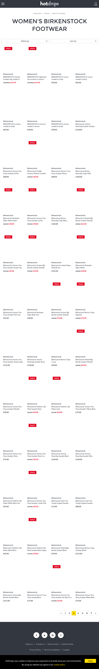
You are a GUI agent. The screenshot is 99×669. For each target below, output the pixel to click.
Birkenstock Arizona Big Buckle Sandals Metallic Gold (36, 267)
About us (29, 644)
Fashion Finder (67, 644)
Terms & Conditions (52, 650)
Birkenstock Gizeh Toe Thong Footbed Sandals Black (60, 503)
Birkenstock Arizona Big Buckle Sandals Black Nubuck (12, 597)
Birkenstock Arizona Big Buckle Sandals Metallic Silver (60, 314)
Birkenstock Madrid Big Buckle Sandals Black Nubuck (60, 550)
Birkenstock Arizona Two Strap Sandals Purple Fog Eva (12, 267)
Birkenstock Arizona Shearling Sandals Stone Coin (36, 362)
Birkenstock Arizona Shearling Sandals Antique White (85, 126)
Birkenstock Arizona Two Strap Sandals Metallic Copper (12, 409)
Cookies (66, 650)
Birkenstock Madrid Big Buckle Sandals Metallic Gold (84, 362)
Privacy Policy (35, 650)
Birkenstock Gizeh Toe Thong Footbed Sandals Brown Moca (84, 503)
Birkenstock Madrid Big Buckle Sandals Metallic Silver (84, 220)
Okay (90, 661)
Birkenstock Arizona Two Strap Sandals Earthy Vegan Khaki (36, 220)
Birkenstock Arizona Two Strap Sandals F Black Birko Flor (86, 409)
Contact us (40, 644)
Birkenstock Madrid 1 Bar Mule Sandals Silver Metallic (36, 409)
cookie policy (59, 664)
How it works (53, 644)
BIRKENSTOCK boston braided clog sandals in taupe (11, 79)
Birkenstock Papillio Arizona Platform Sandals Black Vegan (36, 173)
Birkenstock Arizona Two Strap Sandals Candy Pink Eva (36, 503)
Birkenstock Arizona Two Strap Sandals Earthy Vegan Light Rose (12, 173)
